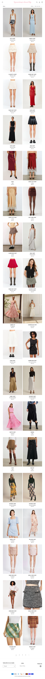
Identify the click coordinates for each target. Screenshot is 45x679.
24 (29, 465)
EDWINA (32, 432)
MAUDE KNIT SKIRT (32, 74)
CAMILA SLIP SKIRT (32, 181)
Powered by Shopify (27, 676)
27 (34, 465)
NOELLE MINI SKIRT (32, 575)
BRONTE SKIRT (32, 646)
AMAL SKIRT (32, 253)
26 (32, 465)
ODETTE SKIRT (13, 432)
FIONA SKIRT (12, 360)
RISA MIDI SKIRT (32, 539)
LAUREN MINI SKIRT (13, 253)
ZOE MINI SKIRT (12, 646)
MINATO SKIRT (32, 38)
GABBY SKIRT (12, 396)
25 (31, 465)
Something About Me (20, 676)
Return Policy (22, 665)
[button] (2, 2)
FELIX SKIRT (12, 38)
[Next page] (29, 655)
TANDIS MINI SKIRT (12, 575)
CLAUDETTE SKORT (13, 74)
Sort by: (32, 6)
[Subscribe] (14, 666)
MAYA (12, 181)
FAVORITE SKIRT (32, 396)
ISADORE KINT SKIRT (32, 324)
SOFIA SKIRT (12, 145)
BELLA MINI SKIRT (32, 217)
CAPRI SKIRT (32, 110)
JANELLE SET (12, 539)
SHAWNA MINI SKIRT (32, 360)
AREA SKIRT (32, 145)
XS (11, 36)
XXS (10, 179)
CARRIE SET (12, 324)
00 (30, 286)
